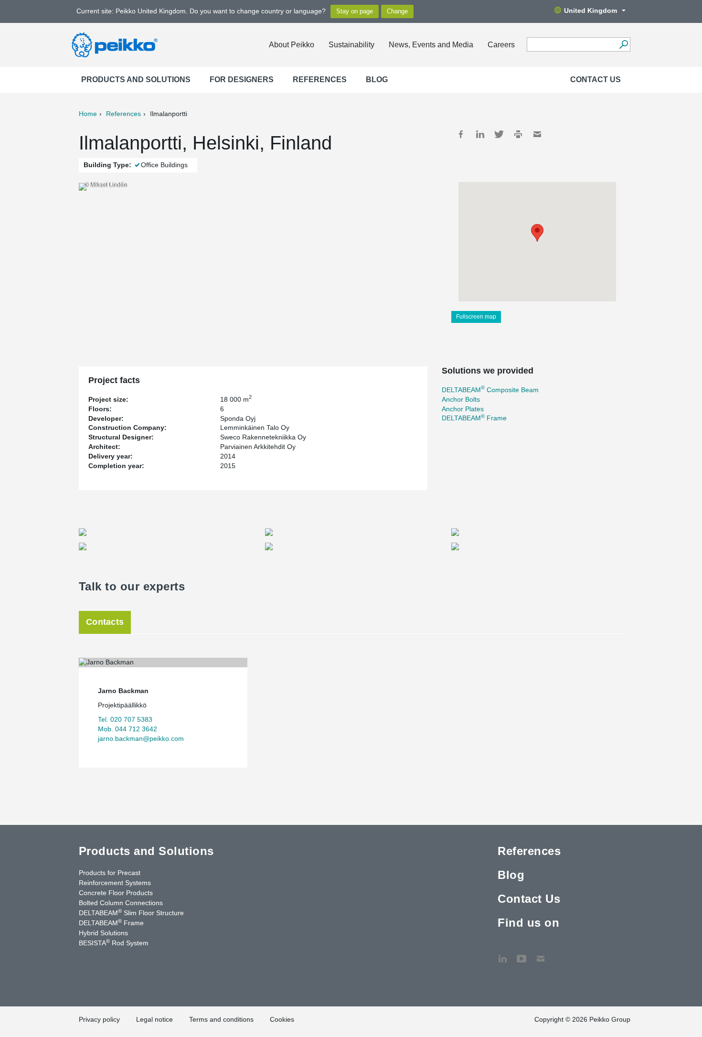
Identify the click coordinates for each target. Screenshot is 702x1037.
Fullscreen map (476, 316)
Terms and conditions (221, 1019)
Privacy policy (99, 1019)
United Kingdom (590, 10)
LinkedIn (480, 134)
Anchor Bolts (461, 399)
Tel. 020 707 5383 (125, 719)
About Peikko (291, 45)
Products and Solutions (136, 79)
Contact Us (595, 79)
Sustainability (351, 45)
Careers (501, 45)
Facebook (461, 134)
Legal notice (154, 1019)
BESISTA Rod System (114, 942)
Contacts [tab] (105, 622)
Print (518, 134)
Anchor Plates (463, 409)
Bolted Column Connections (121, 903)
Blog (377, 79)
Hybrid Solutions (103, 933)
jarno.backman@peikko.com (141, 738)
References (320, 79)
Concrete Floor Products (116, 893)
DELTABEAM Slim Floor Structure (131, 912)
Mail (537, 134)
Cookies (282, 1019)
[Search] (623, 44)
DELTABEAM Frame (474, 418)
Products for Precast (109, 873)
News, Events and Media (431, 45)
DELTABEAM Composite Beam (490, 390)
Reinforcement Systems (115, 883)
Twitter (499, 134)
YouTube (521, 954)
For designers (242, 79)
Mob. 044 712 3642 (127, 729)
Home (88, 114)
